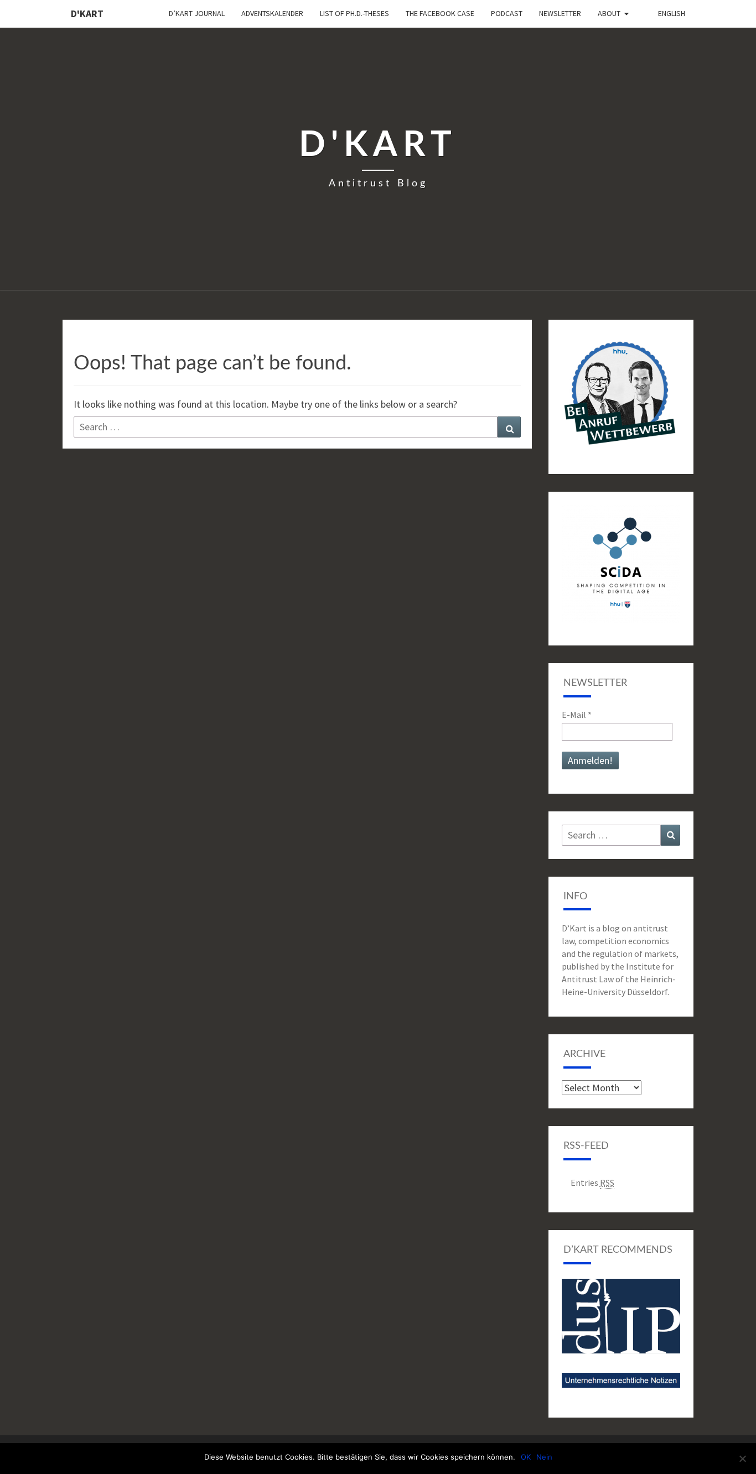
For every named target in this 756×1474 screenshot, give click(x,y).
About (609, 13)
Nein (544, 1456)
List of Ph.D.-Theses (354, 13)
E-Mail (577, 714)
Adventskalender (272, 13)
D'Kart (87, 13)
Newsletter (560, 13)
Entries (592, 1182)
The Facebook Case (440, 13)
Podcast (506, 13)
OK (526, 1456)
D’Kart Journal (197, 13)
